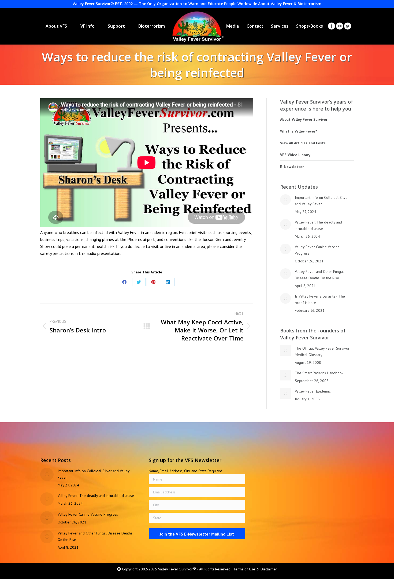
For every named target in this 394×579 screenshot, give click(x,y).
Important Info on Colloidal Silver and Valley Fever (322, 200)
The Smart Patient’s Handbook (319, 373)
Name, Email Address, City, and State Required (185, 470)
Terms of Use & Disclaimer (255, 569)
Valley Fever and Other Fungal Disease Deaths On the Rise (319, 274)
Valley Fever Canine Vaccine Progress (317, 250)
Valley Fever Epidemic (312, 391)
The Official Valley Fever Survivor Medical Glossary (322, 351)
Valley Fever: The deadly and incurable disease (318, 225)
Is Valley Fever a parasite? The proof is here (320, 299)
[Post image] (285, 199)
